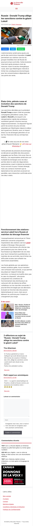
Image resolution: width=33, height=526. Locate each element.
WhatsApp (21, 49)
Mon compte (7, 496)
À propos (6, 499)
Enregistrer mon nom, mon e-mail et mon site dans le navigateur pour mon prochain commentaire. (17, 426)
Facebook (5, 49)
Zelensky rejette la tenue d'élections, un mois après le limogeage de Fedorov (15, 461)
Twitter (13, 49)
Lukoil (28, 243)
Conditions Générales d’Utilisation (14, 507)
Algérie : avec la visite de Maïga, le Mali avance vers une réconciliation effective (15, 454)
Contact (5, 501)
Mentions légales (8, 504)
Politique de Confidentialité (11, 509)
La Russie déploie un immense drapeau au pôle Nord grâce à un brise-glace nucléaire (15, 448)
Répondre (6, 370)
